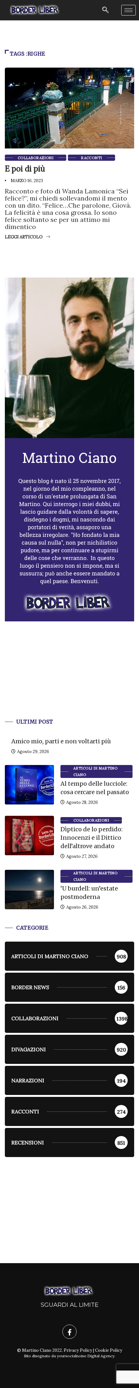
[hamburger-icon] (128, 10)
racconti (91, 158)
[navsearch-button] (105, 10)
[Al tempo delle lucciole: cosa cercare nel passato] (29, 784)
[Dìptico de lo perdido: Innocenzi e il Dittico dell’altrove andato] (29, 835)
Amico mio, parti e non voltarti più (61, 741)
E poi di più (25, 169)
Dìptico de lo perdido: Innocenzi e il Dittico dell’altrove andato (91, 837)
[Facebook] (69, 1332)
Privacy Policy (78, 1350)
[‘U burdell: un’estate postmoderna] (29, 889)
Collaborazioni (35, 158)
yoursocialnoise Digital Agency (85, 1355)
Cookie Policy (108, 1350)
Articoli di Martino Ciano (95, 771)
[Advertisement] (69, 677)
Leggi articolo (24, 237)
